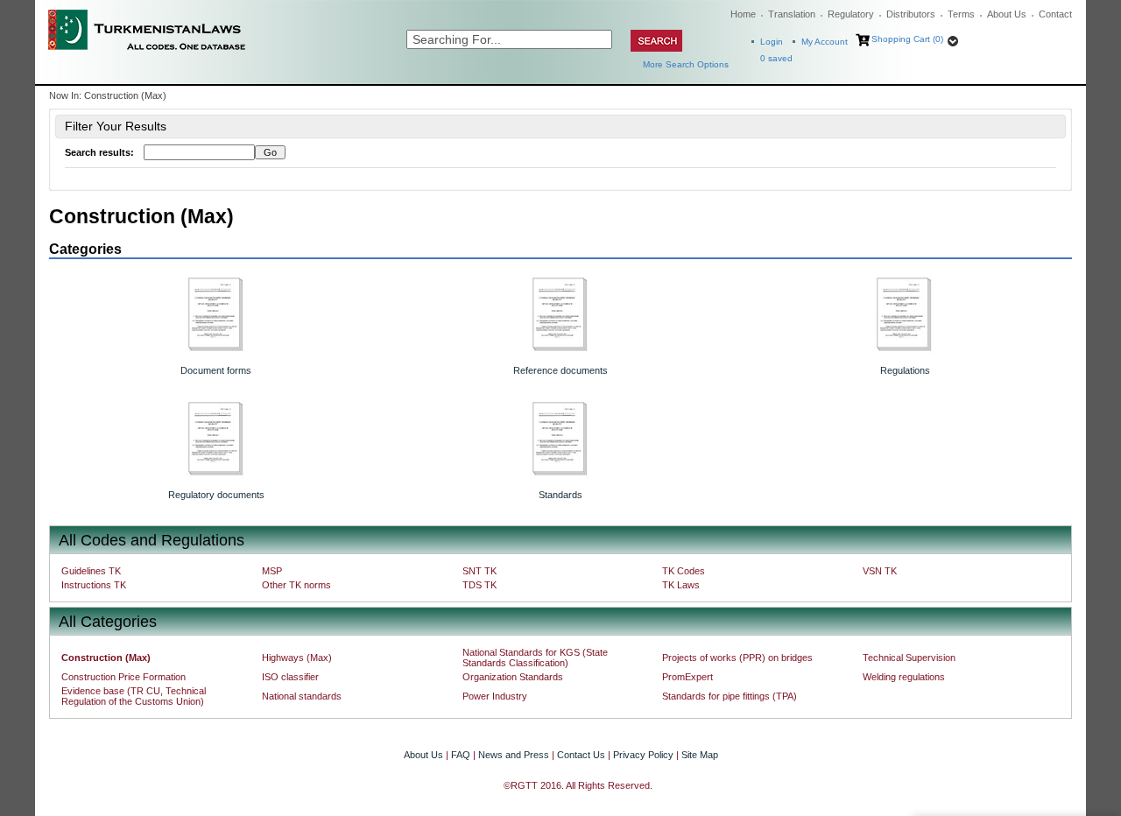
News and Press (513, 754)
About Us (1006, 14)
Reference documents (560, 370)
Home (743, 14)
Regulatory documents (216, 494)
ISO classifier (290, 677)
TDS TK (479, 585)
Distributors (910, 14)
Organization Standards (512, 677)
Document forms (215, 370)
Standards (560, 494)
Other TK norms (296, 585)
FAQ (460, 754)
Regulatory (851, 14)
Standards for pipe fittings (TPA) (729, 696)
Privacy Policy (643, 754)
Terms (961, 14)
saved (776, 58)
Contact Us (581, 754)
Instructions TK (93, 585)
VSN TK (880, 571)
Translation (791, 14)
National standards (302, 696)
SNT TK (479, 571)
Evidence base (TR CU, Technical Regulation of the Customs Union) (133, 696)
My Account (824, 41)
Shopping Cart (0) (907, 39)
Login (771, 41)
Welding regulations (904, 677)
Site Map (699, 754)
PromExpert (687, 677)
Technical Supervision (909, 657)
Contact (1055, 14)
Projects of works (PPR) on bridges (737, 657)
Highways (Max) (297, 657)
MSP (272, 571)
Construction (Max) (106, 657)
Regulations (905, 370)
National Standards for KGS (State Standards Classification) (535, 657)
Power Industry (494, 696)
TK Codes (683, 571)
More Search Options (686, 64)
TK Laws (681, 585)
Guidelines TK (91, 571)
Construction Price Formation (123, 677)
